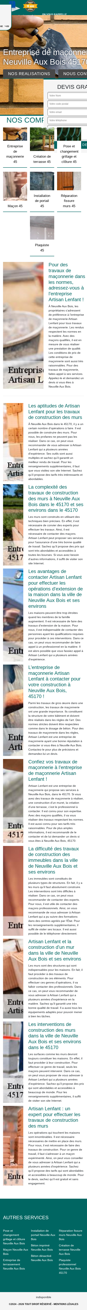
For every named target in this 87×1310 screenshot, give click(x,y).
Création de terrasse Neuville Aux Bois (69, 1249)
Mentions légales (66, 1304)
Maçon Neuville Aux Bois (15, 1251)
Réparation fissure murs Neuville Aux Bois (70, 1235)
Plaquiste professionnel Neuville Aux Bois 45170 (70, 1266)
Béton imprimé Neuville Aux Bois (42, 1247)
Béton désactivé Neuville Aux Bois (42, 1258)
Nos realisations (29, 73)
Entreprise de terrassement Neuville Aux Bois (14, 1264)
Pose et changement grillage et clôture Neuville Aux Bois (14, 1237)
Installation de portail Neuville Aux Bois (43, 1235)
